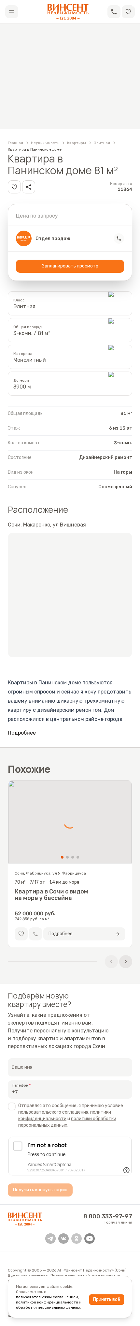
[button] (113, 11)
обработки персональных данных (48, 1307)
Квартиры (76, 143)
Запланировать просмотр (70, 266)
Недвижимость (45, 143)
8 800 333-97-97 (107, 1216)
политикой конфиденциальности (47, 1302)
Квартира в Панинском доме (35, 149)
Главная (15, 143)
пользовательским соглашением (47, 1297)
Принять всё (106, 1299)
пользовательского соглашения (53, 1112)
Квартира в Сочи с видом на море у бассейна (51, 894)
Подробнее (22, 733)
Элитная (102, 143)
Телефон (20, 1085)
